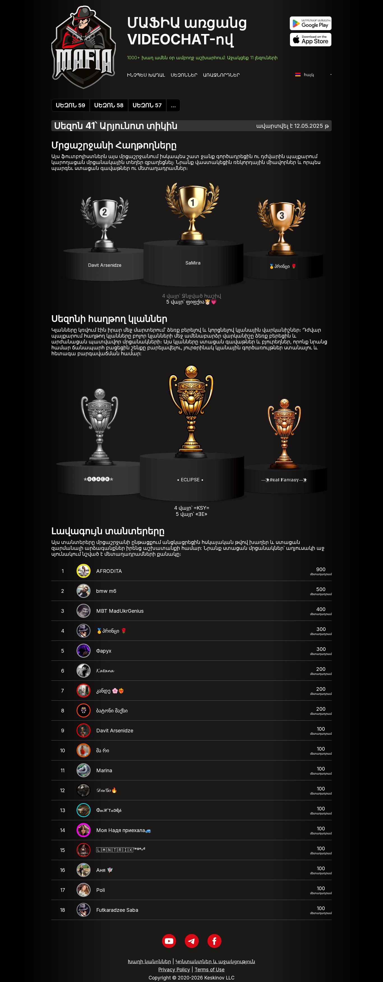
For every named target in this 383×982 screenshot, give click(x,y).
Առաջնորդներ (221, 75)
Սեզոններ (184, 75)
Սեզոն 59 (70, 105)
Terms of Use (210, 969)
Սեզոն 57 (147, 105)
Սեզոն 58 (109, 105)
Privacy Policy (174, 969)
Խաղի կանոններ (149, 961)
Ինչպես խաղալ (146, 75)
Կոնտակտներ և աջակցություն (215, 961)
